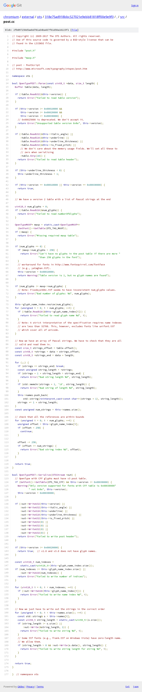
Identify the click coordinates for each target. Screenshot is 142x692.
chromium (11, 17)
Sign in (135, 5)
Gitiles (20, 686)
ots (39, 17)
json (136, 686)
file (74, 29)
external (28, 17)
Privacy (30, 686)
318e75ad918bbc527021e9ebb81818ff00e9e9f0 (79, 17)
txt (127, 686)
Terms (40, 686)
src (122, 17)
